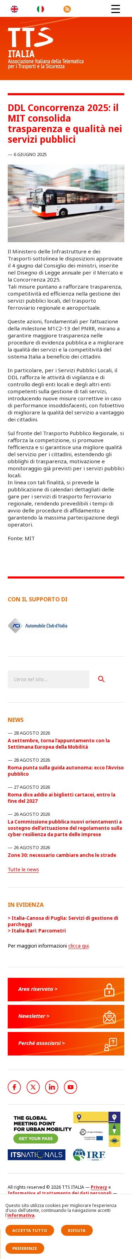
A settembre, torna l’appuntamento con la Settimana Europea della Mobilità (59, 743)
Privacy (99, 1187)
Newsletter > (34, 1015)
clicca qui (78, 945)
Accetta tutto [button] (29, 1230)
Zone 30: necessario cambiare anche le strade (62, 855)
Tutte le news (23, 869)
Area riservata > (38, 988)
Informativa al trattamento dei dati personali (60, 1193)
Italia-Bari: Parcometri (39, 931)
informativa (20, 1215)
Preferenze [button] (24, 1248)
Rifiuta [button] (77, 1230)
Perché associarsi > (41, 1042)
